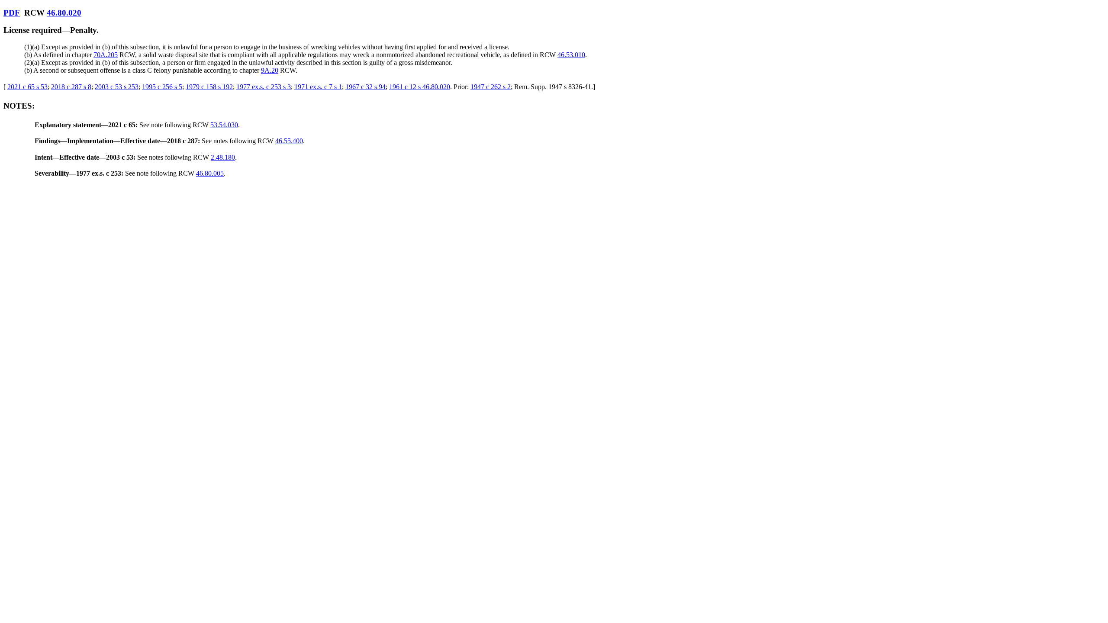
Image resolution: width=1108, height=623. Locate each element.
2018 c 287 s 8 (71, 86)
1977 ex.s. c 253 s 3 (263, 86)
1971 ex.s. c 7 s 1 (318, 86)
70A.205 (105, 54)
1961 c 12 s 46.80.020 (419, 86)
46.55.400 (289, 141)
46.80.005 (210, 173)
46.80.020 (64, 12)
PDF (11, 12)
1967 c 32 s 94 (365, 86)
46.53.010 (571, 54)
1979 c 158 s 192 (209, 86)
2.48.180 (223, 157)
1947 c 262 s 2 (490, 86)
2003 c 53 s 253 (116, 86)
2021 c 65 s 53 (27, 86)
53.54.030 (224, 124)
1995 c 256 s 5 (162, 86)
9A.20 (269, 70)
